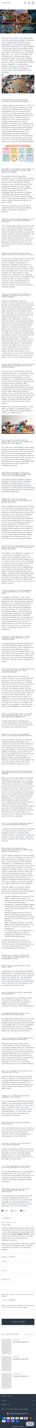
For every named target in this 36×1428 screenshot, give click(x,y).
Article (26, 184)
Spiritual (20, 182)
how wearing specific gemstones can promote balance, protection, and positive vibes (18, 236)
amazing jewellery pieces (10, 315)
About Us (6, 1405)
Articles (17, 184)
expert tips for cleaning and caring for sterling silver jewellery (18, 794)
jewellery (13, 22)
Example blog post (20, 1342)
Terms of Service (18, 1307)
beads (3, 22)
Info (4, 1400)
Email (4, 1270)
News (12, 184)
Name (4, 1261)
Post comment (9, 1300)
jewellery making (27, 48)
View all (29, 1334)
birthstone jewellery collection (21, 479)
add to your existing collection (21, 796)
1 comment (20, 22)
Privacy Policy (6, 1307)
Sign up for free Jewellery (15, 1409)
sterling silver (27, 611)
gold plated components (13, 613)
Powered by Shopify (18, 1426)
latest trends (18, 301)
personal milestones (27, 487)
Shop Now (6, 1396)
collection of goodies (13, 569)
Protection (5, 184)
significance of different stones (12, 265)
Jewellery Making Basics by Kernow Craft (19, 896)
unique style (22, 62)
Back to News (19, 1321)
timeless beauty (18, 40)
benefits (8, 22)
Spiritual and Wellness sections (17, 226)
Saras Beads (19, 447)
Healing (26, 182)
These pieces (27, 485)
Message (6, 1279)
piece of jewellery (17, 571)
